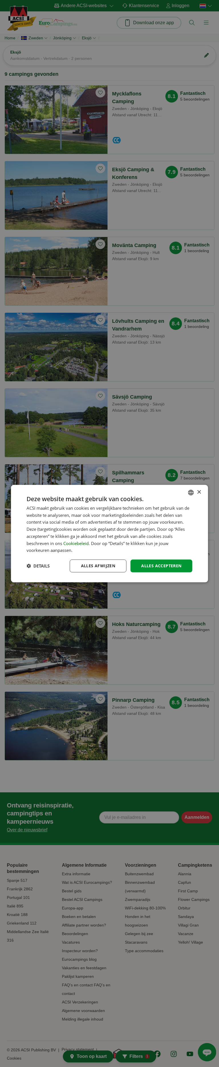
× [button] (199, 492)
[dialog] (109, 533)
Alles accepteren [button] (161, 565)
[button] (38, 566)
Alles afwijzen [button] (98, 565)
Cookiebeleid (76, 543)
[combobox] (191, 492)
